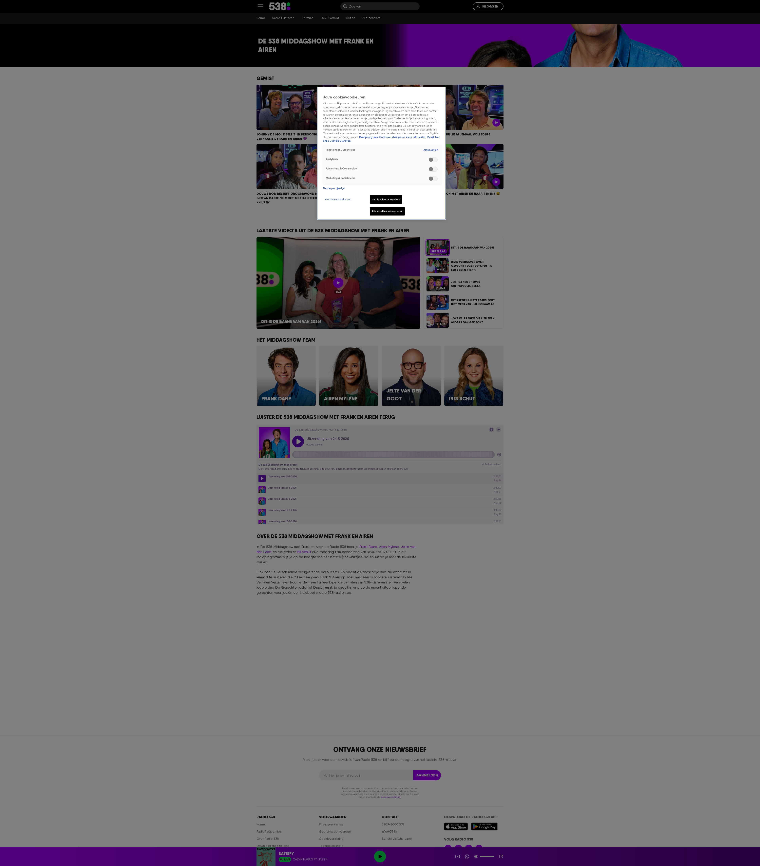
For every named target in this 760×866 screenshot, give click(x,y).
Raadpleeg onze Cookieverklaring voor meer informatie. (392, 137)
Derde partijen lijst (334, 188)
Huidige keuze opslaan (386, 199)
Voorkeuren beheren (338, 199)
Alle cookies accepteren (387, 211)
